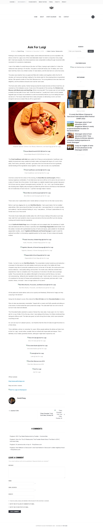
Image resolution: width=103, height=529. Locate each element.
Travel (51, 1)
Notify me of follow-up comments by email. (22, 504)
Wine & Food (81, 111)
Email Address (13, 487)
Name (10, 481)
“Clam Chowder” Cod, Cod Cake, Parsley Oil (46, 414)
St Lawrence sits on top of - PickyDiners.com (29, 444)
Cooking (12, 1)
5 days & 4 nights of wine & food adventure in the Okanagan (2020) (84, 148)
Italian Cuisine (51, 51)
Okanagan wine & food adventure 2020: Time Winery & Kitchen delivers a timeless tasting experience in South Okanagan (80, 138)
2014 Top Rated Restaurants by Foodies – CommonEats (32, 436)
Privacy (64, 1)
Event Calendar (51, 17)
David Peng (20, 51)
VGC (60, 17)
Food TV (57, 1)
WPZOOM (65, 525)
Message (11, 465)
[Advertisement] (51, 33)
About (42, 17)
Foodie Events (33, 1)
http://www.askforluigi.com (17, 381)
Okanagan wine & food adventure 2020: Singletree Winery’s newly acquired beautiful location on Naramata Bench (80, 126)
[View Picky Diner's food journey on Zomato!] (80, 67)
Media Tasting (43, 1)
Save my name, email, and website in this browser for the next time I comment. (29, 500)
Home (35, 17)
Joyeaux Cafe (14, 410)
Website (11, 494)
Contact (66, 17)
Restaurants (21, 1)
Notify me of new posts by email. (19, 507)
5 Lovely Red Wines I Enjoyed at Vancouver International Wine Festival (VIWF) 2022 (80, 116)
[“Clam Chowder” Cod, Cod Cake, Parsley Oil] (58, 414)
